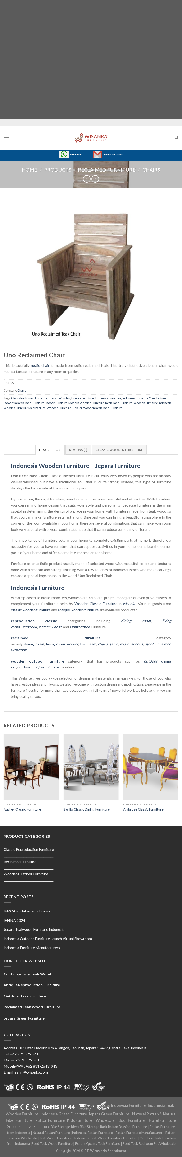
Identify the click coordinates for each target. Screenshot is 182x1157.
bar (88, 644)
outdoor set (31, 667)
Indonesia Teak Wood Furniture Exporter (105, 1138)
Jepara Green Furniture (108, 1114)
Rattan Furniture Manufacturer (139, 1133)
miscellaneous (131, 644)
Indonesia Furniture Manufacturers (32, 947)
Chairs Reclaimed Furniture (29, 398)
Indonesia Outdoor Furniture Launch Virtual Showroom (48, 938)
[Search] (176, 137)
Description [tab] (50, 450)
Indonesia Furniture (108, 398)
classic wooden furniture (30, 609)
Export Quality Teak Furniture (97, 1144)
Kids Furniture (79, 1120)
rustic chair (40, 365)
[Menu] (6, 137)
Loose (57, 627)
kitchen (44, 627)
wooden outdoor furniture (37, 661)
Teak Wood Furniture (55, 1138)
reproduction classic (34, 620)
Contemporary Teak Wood (27, 974)
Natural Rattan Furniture (51, 1133)
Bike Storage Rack (93, 1127)
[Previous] (3, 779)
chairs (103, 644)
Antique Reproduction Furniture (32, 985)
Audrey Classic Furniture (22, 809)
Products (57, 170)
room (29, 627)
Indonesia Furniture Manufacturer (144, 398)
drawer (72, 644)
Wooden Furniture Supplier (64, 408)
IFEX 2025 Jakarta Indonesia (27, 911)
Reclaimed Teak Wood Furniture (32, 1007)
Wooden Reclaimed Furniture (102, 408)
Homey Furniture (82, 398)
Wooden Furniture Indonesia (152, 403)
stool (149, 644)
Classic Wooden (59, 398)
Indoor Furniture (56, 403)
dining (34, 644)
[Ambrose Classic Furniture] (150, 767)
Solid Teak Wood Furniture (52, 1144)
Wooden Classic (87, 603)
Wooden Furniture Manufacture (25, 408)
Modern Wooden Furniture (86, 403)
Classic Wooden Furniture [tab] (119, 450)
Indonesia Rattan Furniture (92, 1133)
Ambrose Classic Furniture (143, 809)
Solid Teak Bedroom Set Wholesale (149, 1144)
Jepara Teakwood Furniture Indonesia (34, 929)
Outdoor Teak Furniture (25, 996)
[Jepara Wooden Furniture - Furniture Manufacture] (91, 138)
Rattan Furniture (50, 1120)
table (114, 644)
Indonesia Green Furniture (64, 1114)
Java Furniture (37, 1126)
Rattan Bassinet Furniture (127, 1127)
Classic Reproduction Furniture (29, 849)
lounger (53, 667)
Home (29, 170)
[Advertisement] (91, 59)
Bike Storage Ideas (65, 1127)
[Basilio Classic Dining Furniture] (90, 767)
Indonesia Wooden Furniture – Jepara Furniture (75, 465)
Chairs (151, 170)
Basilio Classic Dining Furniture (86, 809)
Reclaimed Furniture (107, 170)
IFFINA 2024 (14, 920)
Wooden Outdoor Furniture (26, 873)
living (55, 644)
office (80, 627)
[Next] (178, 779)
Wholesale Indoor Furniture (120, 1120)
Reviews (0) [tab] (78, 450)
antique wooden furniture (78, 609)
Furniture (109, 603)
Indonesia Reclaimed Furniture (24, 403)
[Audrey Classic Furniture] (31, 767)
